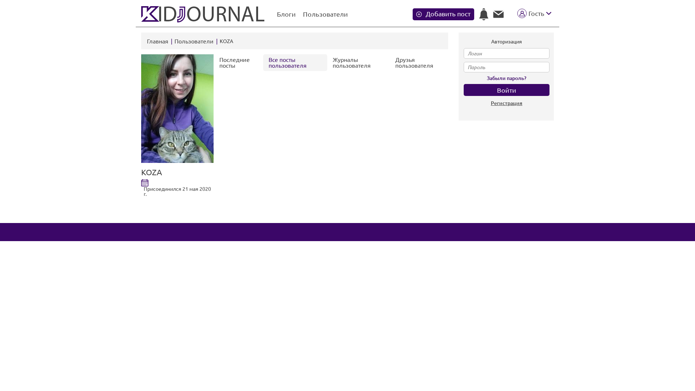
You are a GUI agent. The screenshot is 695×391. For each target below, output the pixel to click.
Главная (157, 41)
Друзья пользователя (414, 62)
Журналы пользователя (352, 62)
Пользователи (325, 14)
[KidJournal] (203, 14)
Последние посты (234, 62)
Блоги (286, 14)
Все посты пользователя (288, 62)
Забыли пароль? (506, 78)
